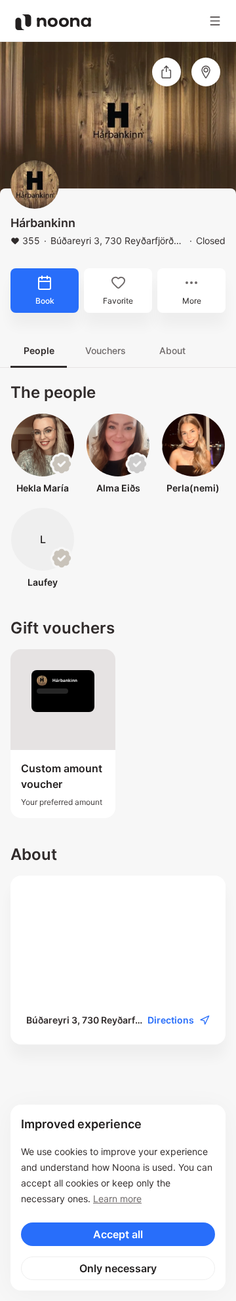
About (172, 350)
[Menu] (215, 20)
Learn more (117, 1198)
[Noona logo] (53, 22)
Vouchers (105, 350)
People (39, 350)
